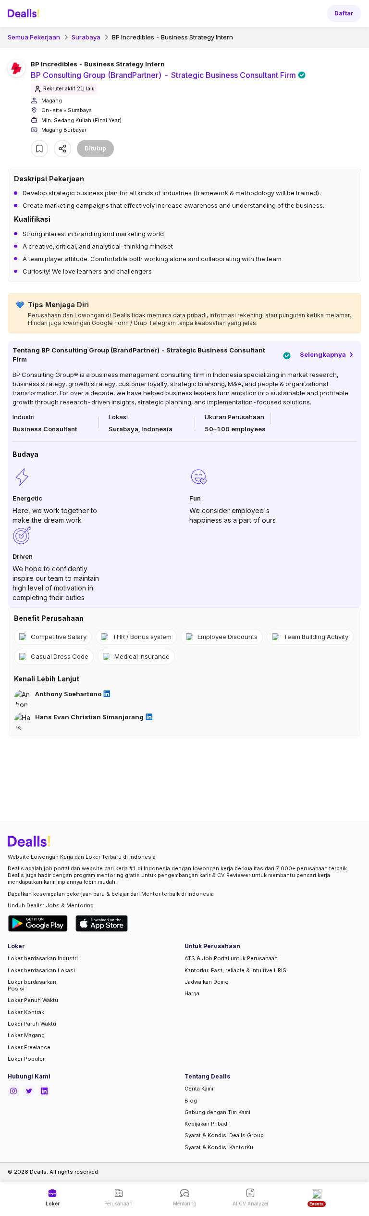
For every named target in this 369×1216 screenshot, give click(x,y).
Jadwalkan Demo (206, 981)
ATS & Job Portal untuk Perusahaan (231, 958)
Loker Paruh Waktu (32, 1023)
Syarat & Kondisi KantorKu (218, 1147)
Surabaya (86, 37)
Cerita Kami (198, 1088)
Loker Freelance (29, 1047)
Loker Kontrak (26, 1012)
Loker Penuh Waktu (33, 1000)
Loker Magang (26, 1035)
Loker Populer (26, 1058)
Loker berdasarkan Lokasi (41, 970)
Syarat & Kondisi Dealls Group (224, 1135)
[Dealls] (25, 13)
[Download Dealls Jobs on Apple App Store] (101, 923)
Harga (191, 993)
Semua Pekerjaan (34, 37)
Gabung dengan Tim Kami (217, 1112)
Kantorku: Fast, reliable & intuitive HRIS (235, 970)
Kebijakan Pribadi (206, 1123)
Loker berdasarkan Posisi (32, 985)
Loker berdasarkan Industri (43, 958)
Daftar (344, 13)
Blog (190, 1100)
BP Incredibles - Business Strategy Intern (172, 37)
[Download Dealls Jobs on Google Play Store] (38, 923)
